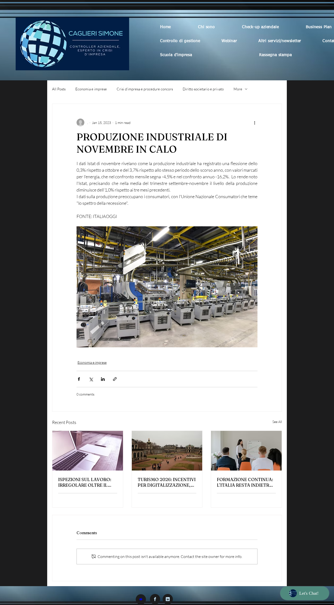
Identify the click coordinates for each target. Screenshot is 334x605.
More (238, 89)
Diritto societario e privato (203, 89)
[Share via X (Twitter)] (91, 379)
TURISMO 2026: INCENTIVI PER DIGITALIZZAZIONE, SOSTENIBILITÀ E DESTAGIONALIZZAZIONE (167, 482)
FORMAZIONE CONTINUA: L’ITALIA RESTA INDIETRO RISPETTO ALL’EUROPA (245, 482)
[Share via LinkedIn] (102, 379)
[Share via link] (114, 379)
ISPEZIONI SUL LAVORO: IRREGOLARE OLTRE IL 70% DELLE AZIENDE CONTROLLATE (84, 482)
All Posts (59, 89)
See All (277, 422)
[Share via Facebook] (79, 379)
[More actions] (254, 122)
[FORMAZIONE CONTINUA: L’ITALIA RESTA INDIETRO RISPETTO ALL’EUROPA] (246, 451)
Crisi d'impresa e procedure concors (145, 89)
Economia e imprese (91, 89)
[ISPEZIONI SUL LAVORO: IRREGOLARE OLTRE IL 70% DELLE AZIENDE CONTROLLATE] (87, 451)
